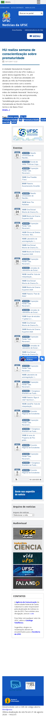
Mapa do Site (30, 8)
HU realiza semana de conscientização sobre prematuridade (19, 53)
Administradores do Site (34, 30)
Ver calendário (34, 479)
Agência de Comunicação (26, 602)
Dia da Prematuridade (14, 118)
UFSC (14, 122)
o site (32, 613)
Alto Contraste (17, 8)
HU (20, 119)
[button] (16, 479)
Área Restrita (17, 30)
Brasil (8, 2)
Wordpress (7, 709)
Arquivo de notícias (21, 512)
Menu (36, 36)
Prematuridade (31, 119)
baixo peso (13, 117)
